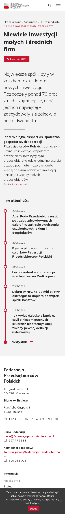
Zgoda (33, 508)
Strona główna (12, 22)
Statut (8, 486)
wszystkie (22, 342)
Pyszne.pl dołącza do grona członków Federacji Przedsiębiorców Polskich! (33, 252)
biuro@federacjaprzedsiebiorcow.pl (29, 436)
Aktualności (30, 22)
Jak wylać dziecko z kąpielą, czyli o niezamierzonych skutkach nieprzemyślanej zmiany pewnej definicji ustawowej (33, 323)
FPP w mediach (49, 22)
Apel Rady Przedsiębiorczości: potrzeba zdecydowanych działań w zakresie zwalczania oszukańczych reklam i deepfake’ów (35, 224)
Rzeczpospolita (20, 184)
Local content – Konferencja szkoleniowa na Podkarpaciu (34, 274)
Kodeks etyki (12, 480)
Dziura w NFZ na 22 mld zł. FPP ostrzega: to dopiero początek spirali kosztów (36, 296)
